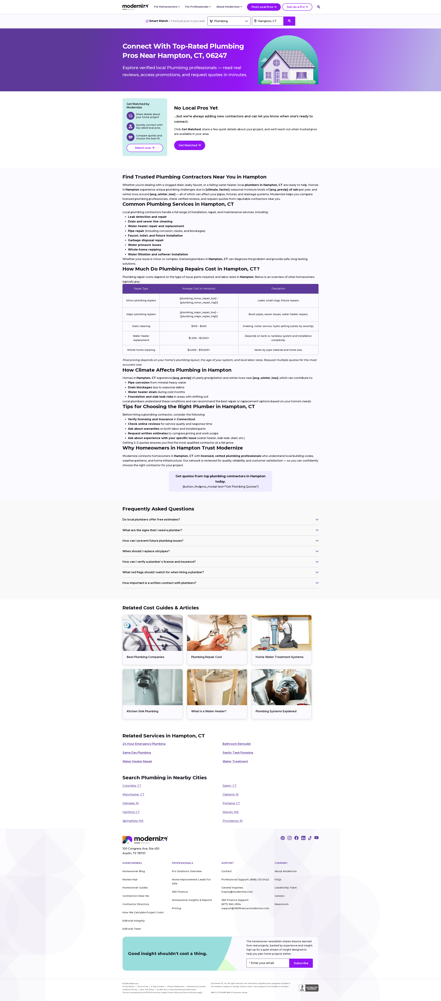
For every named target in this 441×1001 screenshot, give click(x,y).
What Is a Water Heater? (209, 711)
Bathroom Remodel (237, 743)
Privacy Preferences (175, 986)
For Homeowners (166, 6)
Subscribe (301, 963)
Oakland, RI (231, 794)
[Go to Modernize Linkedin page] (303, 838)
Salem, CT (230, 785)
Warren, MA (231, 812)
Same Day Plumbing (136, 752)
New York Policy (147, 989)
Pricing (176, 908)
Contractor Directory (135, 904)
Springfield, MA (132, 821)
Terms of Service (190, 992)
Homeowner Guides (135, 887)
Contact (226, 871)
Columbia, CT (131, 785)
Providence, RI (233, 821)
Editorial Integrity (133, 920)
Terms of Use (143, 986)
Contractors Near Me (135, 895)
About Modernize (228, 6)
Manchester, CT (133, 794)
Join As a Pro (296, 7)
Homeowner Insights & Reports (192, 900)
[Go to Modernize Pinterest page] (283, 838)
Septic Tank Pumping (238, 752)
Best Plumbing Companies (145, 657)
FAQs (278, 879)
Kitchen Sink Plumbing (142, 711)
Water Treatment (235, 761)
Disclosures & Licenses (196, 986)
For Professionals (197, 6)
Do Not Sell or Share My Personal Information (176, 989)
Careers (279, 895)
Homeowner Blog (133, 871)
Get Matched (188, 145)
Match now (143, 148)
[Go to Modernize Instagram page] (290, 838)
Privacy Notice (128, 986)
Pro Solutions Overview (187, 871)
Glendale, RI (130, 803)
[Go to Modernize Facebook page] (296, 838)
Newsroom (282, 904)
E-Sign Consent (158, 986)
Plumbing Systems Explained (276, 711)
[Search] (318, 7)
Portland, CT (231, 803)
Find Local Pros (262, 7)
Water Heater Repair (137, 761)
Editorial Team (131, 928)
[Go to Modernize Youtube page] (316, 838)
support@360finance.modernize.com (245, 908)
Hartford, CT (131, 812)
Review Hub (129, 879)
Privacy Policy (173, 992)
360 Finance (180, 891)
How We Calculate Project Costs (143, 912)
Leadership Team (286, 887)
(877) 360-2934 (231, 904)
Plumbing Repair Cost (206, 657)
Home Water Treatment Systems (280, 657)
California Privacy (130, 989)
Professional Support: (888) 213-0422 (245, 879)
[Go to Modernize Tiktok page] (310, 838)
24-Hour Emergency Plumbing (143, 743)
